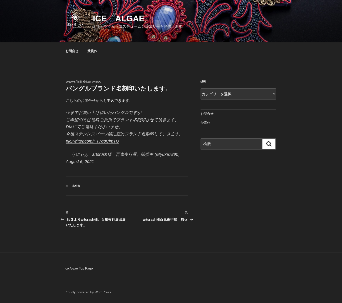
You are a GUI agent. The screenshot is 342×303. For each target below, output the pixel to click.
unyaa (96, 81)
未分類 (76, 185)
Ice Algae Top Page (78, 268)
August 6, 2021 (80, 161)
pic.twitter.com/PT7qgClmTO (92, 141)
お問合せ (71, 51)
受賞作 (92, 51)
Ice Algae (118, 18)
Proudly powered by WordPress (87, 292)
